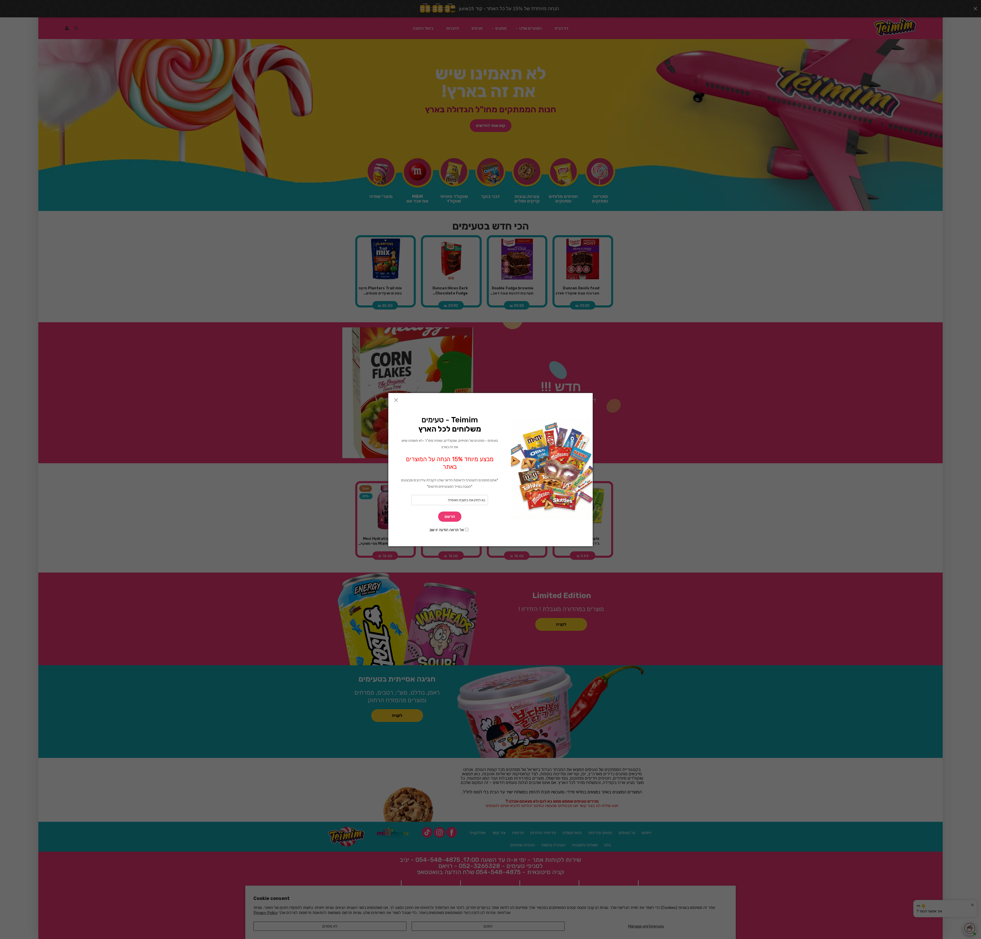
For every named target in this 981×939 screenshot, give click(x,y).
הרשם (450, 516)
